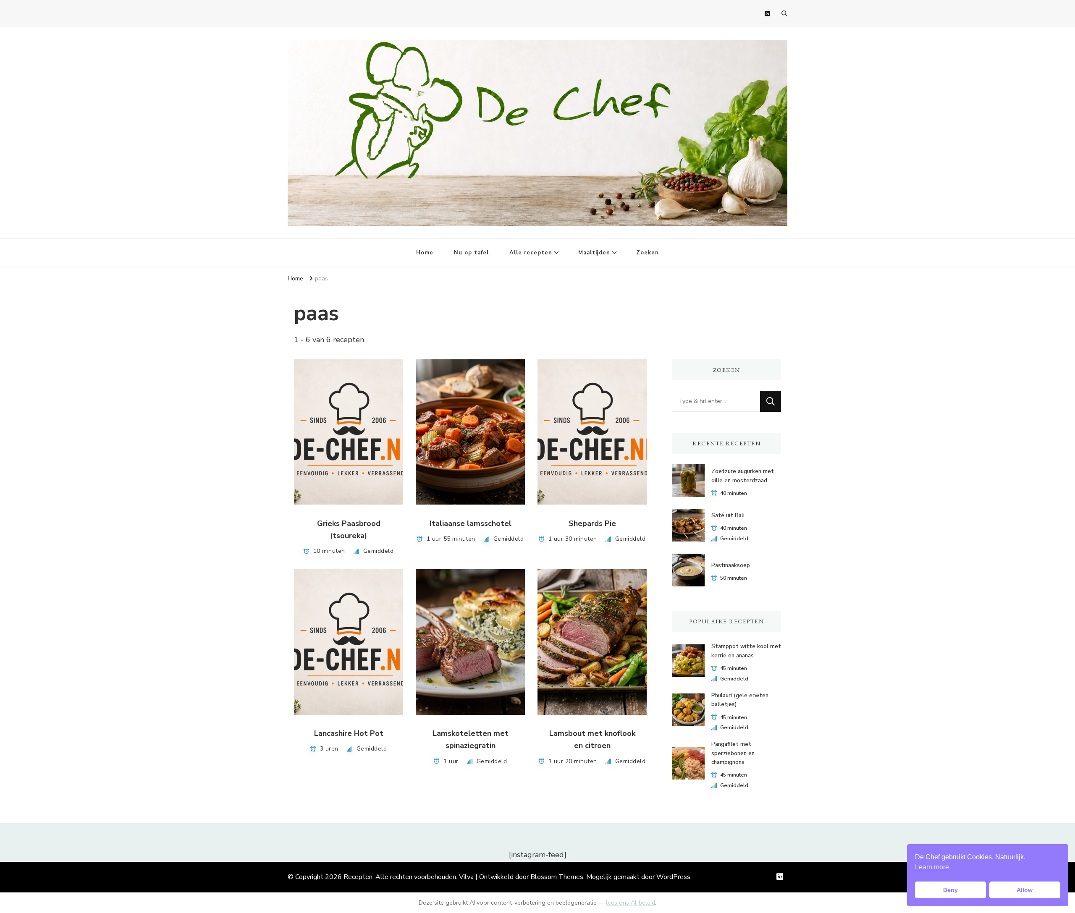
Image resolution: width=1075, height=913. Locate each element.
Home (424, 252)
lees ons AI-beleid (630, 902)
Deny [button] (950, 890)
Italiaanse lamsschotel (470, 523)
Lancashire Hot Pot (348, 733)
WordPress (673, 877)
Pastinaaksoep (730, 565)
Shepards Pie (592, 523)
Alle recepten (530, 252)
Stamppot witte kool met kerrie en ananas (746, 651)
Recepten (357, 877)
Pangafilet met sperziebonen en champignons (733, 753)
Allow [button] (1025, 890)
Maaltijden (594, 252)
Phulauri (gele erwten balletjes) (739, 700)
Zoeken (647, 252)
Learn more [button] (932, 867)
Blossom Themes (556, 877)
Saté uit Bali (728, 515)
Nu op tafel (471, 252)
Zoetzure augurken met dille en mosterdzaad (742, 476)
